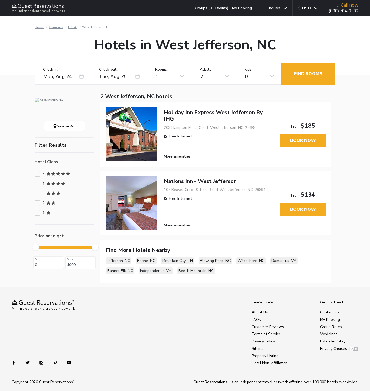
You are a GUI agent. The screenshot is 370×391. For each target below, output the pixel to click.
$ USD (304, 8)
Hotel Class (46, 162)
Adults (206, 70)
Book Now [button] (303, 140)
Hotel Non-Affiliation (270, 363)
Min (37, 259)
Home (39, 27)
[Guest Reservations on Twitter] (28, 362)
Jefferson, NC (118, 260)
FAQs (256, 319)
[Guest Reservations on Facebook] (16, 362)
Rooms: (161, 70)
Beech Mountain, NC (195, 270)
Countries (56, 27)
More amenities (177, 156)
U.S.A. (72, 27)
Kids (248, 70)
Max (70, 259)
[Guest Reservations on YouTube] (67, 362)
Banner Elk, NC (120, 270)
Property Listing (265, 355)
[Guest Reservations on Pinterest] (56, 362)
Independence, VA (155, 270)
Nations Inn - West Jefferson (200, 181)
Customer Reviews (268, 326)
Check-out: (108, 70)
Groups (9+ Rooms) (211, 8)
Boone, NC (146, 260)
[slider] (35, 247)
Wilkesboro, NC (251, 260)
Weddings (328, 333)
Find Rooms (308, 74)
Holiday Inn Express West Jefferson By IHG (213, 116)
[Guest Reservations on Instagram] (42, 362)
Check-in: (50, 70)
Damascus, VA (283, 260)
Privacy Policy (263, 341)
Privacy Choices (333, 348)
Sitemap (259, 348)
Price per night (49, 236)
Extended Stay (332, 341)
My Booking (242, 8)
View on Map (66, 126)
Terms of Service (266, 333)
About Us (260, 312)
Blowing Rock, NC (215, 260)
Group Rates (331, 326)
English (273, 8)
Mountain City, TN (177, 260)
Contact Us (329, 312)
